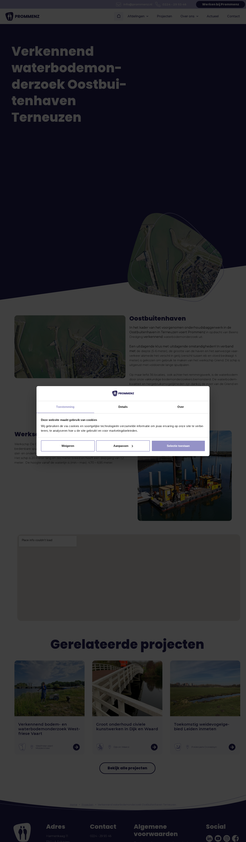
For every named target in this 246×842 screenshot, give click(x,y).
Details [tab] (123, 406)
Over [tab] (180, 406)
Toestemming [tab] (65, 406)
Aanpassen (120, 445)
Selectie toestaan (178, 445)
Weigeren (68, 445)
